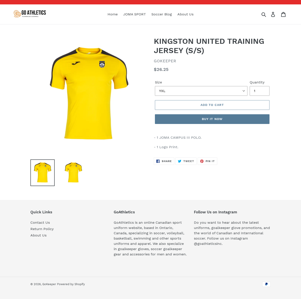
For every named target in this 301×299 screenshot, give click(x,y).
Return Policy (42, 229)
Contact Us (40, 222)
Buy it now (212, 119)
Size (158, 82)
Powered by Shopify (71, 284)
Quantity (257, 82)
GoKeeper (49, 284)
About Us (38, 235)
